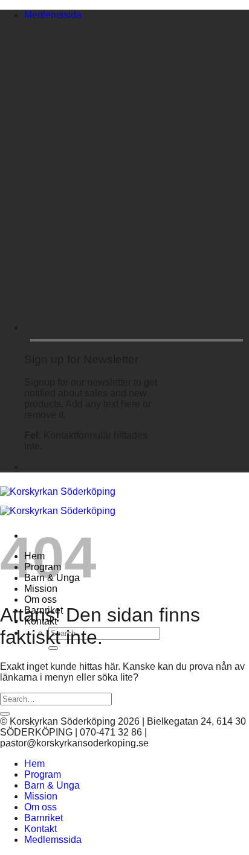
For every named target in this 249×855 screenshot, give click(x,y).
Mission (40, 796)
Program (42, 774)
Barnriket (43, 818)
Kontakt (40, 829)
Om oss (40, 599)
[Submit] (5, 714)
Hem (34, 763)
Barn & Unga (52, 785)
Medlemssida (53, 15)
